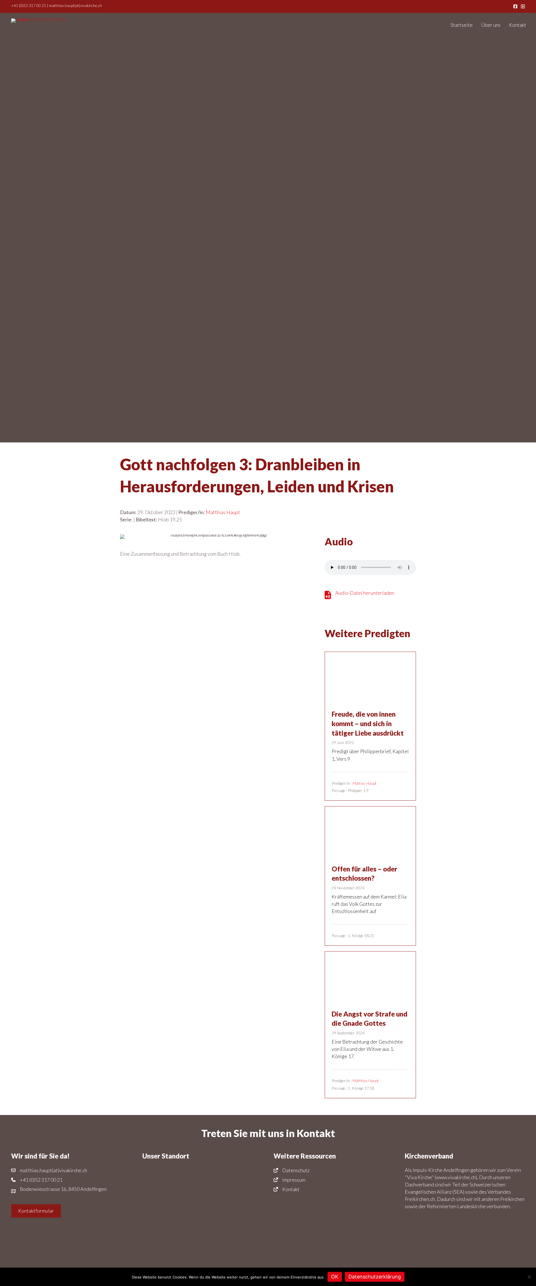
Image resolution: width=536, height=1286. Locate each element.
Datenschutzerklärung (374, 1277)
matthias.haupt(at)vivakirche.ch (75, 5)
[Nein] (529, 1277)
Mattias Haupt (365, 783)
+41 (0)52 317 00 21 (28, 5)
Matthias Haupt (223, 512)
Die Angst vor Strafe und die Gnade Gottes (369, 1018)
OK (334, 1277)
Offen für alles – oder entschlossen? (364, 873)
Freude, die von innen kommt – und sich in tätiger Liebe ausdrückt (368, 723)
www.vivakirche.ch (456, 1177)
